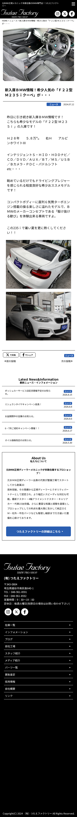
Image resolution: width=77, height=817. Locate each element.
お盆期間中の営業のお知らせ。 (20, 416)
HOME (5, 20)
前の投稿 (11, 361)
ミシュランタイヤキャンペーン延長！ (23, 404)
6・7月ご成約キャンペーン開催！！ (22, 428)
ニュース (13, 20)
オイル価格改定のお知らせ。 (19, 440)
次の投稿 (66, 361)
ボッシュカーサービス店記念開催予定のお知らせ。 (28, 392)
